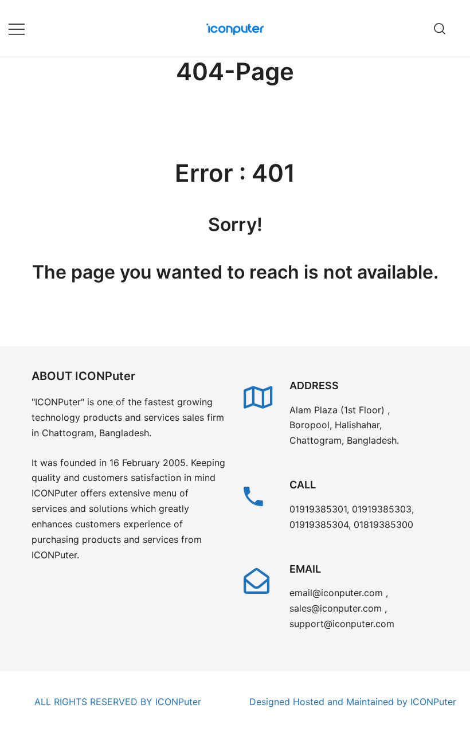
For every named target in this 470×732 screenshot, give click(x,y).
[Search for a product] (440, 28)
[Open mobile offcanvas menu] (17, 28)
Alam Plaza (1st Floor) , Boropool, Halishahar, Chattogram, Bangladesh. (344, 425)
